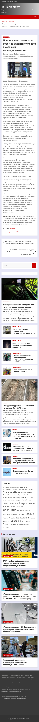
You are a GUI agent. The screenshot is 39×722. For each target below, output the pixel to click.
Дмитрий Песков (8, 495)
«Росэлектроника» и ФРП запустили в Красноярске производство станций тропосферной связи (19, 629)
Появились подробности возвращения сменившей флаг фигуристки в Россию (23, 461)
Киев (14, 497)
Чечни (27, 521)
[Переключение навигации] (4, 17)
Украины (16, 521)
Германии (29, 492)
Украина (32, 518)
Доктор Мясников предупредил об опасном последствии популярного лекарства (23, 435)
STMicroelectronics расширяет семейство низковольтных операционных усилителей (16, 563)
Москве (11, 503)
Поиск (34, 265)
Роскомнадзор (6, 514)
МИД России (6, 500)
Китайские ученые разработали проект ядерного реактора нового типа (23, 332)
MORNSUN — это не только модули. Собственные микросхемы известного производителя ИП (20, 252)
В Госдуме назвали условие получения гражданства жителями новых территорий (19, 243)
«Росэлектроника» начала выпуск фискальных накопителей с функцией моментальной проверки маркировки (19, 596)
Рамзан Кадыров (25, 510)
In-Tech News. (11, 7)
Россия (5, 518)
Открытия (9, 510)
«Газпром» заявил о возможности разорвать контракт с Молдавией (22, 448)
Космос (25, 497)
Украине (6, 521)
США (12, 517)
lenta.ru (12, 228)
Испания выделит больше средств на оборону (23, 472)
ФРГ (23, 521)
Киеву (18, 497)
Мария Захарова (16, 500)
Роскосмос (14, 514)
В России (30, 489)
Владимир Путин (11, 492)
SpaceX (24, 489)
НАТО (16, 504)
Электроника (10, 524)
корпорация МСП (13, 232)
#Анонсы (23, 487)
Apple (15, 490)
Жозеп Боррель (18, 495)
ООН (22, 506)
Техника (6, 37)
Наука (23, 503)
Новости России (15, 506)
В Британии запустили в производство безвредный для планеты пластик (23, 359)
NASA (20, 489)
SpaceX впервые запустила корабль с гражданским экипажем (23, 345)
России (29, 514)
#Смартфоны (7, 490)
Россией (21, 514)
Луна (31, 497)
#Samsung (6, 487)
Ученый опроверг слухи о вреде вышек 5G (22, 371)
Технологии (7, 302)
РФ (18, 510)
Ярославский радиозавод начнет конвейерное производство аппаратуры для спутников (17, 662)
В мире (23, 492)
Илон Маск (27, 495)
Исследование (7, 497)
